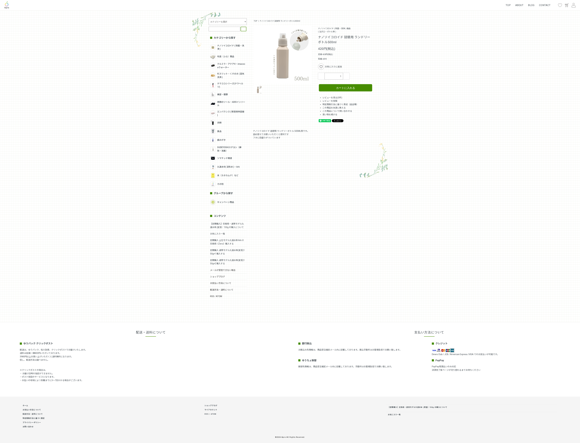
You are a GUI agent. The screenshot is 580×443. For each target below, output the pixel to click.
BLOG (531, 5)
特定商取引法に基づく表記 (34, 418)
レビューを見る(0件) (332, 97)
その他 (220, 184)
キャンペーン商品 (225, 202)
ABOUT (519, 5)
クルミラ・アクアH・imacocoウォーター (231, 65)
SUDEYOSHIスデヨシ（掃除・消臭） (229, 149)
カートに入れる (345, 88)
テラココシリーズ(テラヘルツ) (230, 85)
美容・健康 (222, 94)
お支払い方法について (220, 283)
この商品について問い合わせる (337, 111)
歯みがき (221, 140)
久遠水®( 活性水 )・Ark (228, 167)
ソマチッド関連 (224, 158)
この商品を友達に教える (334, 108)
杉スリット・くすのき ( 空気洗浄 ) (230, 75)
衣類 (219, 122)
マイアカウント (211, 410)
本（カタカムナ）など (227, 175)
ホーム (25, 406)
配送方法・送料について (221, 290)
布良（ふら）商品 (225, 56)
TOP (508, 5)
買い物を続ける (329, 114)
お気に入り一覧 (217, 234)
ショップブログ (217, 276)
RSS (212, 296)
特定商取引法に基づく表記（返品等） (340, 104)
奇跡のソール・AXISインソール (231, 104)
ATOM (219, 296)
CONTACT (545, 5)
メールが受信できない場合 (222, 270)
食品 (219, 131)
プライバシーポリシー (32, 423)
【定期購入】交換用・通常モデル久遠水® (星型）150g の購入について (417, 407)
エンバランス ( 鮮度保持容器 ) (230, 113)
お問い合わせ (28, 427)
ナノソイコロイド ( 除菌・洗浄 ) (230, 47)
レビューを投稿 (329, 101)
